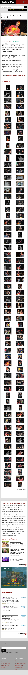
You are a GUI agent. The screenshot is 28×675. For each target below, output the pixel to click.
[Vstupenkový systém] (14, 577)
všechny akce (21, 633)
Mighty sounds (4, 662)
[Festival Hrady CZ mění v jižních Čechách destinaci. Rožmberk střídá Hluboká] (5, 559)
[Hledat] (25, 7)
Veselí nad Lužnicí (23, 615)
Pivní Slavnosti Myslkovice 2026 (10, 625)
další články (22, 564)
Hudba (3, 598)
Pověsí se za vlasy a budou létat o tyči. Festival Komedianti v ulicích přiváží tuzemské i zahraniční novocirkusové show (17, 552)
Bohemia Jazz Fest (5, 663)
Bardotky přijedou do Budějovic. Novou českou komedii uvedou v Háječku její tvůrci (18, 544)
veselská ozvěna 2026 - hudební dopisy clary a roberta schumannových (10, 616)
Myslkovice (23, 625)
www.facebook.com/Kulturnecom (16, 75)
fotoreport (16, 41)
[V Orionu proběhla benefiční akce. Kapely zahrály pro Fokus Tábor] (8, 88)
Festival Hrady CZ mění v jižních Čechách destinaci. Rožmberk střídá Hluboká (16, 559)
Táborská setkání (5, 660)
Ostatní (3, 607)
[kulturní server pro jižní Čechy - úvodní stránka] (8, 2)
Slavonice (23, 597)
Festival (3, 627)
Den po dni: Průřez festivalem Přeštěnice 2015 (20, 667)
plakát (22, 10)
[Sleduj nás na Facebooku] (2, 643)
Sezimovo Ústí (23, 606)
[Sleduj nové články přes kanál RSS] (5, 643)
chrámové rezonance (7, 597)
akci (13, 10)
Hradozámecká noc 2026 (8, 606)
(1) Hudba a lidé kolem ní (21, 660)
